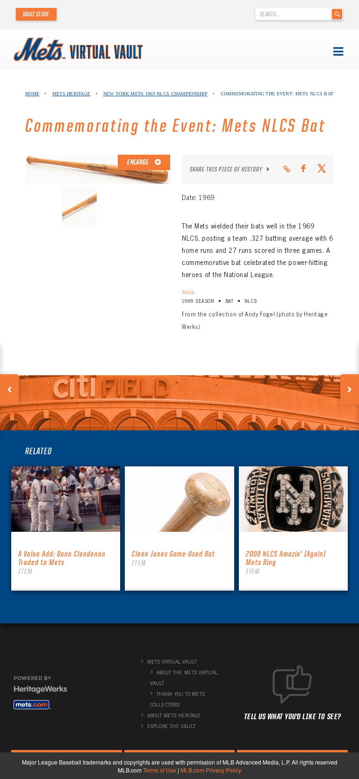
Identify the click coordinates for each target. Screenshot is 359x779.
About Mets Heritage (174, 715)
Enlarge (138, 162)
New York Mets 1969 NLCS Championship (155, 93)
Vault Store (36, 14)
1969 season (198, 301)
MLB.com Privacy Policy (210, 770)
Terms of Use (159, 770)
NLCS (250, 301)
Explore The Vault (171, 726)
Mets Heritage (71, 93)
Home (32, 93)
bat (229, 301)
